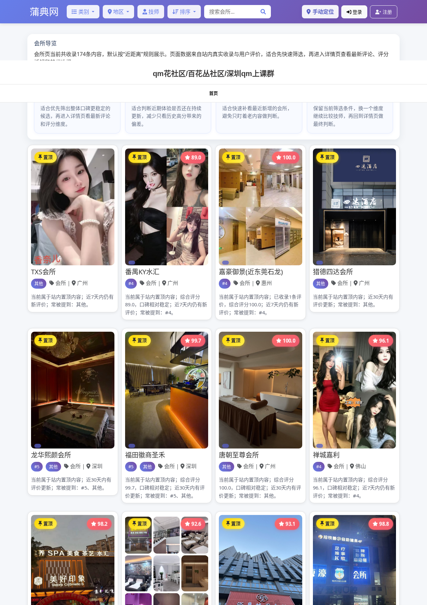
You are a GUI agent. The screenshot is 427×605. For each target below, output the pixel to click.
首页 (213, 93)
